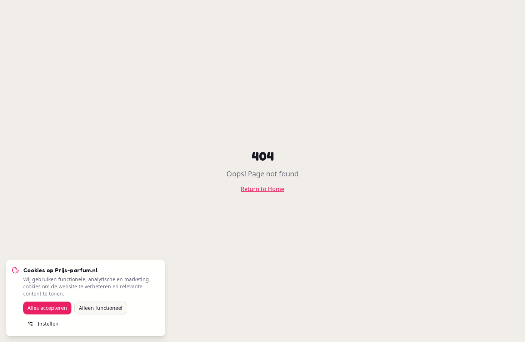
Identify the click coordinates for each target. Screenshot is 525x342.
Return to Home (262, 189)
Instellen (48, 323)
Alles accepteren (47, 307)
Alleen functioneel (100, 307)
